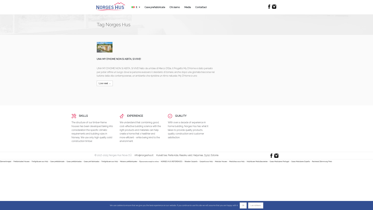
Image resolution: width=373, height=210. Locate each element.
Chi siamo (174, 7)
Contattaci (201, 7)
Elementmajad (5, 161)
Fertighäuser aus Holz (40, 161)
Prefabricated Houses (21, 161)
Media (187, 7)
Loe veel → (105, 83)
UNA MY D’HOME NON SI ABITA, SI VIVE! (119, 59)
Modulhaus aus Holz (236, 161)
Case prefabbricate (155, 7)
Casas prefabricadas (74, 161)
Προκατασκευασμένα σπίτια (149, 161)
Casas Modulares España (300, 161)
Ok (243, 205)
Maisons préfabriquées (128, 161)
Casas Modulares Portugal (279, 161)
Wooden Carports (190, 161)
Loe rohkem (255, 205)
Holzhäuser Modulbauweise (257, 161)
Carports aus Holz (206, 161)
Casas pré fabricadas (91, 161)
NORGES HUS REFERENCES (171, 161)
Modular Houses (221, 161)
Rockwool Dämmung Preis (322, 161)
